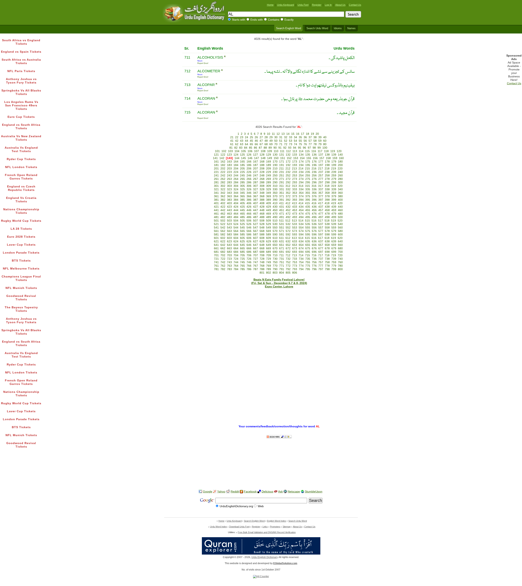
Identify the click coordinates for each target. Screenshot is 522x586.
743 (229, 262)
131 (281, 154)
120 (339, 151)
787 (255, 269)
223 (229, 172)
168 (262, 161)
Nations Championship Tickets (21, 211)
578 (327, 231)
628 (262, 241)
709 (268, 255)
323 (229, 189)
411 (281, 203)
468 (262, 213)
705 (242, 255)
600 (340, 234)
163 (229, 161)
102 (223, 151)
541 (216, 227)
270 (275, 178)
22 (236, 137)
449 (268, 210)
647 (255, 244)
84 (245, 147)
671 (281, 248)
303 (229, 185)
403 (229, 203)
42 (236, 140)
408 (262, 203)
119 (332, 151)
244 (235, 175)
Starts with (238, 19)
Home (270, 4)
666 (249, 248)
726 (249, 258)
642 (222, 244)
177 (320, 161)
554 (301, 227)
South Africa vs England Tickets (21, 42)
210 (275, 168)
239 (333, 172)
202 (222, 168)
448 (262, 210)
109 (269, 151)
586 (249, 234)
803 (275, 272)
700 (340, 251)
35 (300, 137)
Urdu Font (303, 4)
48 (266, 140)
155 (308, 158)
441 (216, 210)
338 (327, 189)
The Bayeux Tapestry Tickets (21, 309)
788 (262, 269)
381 (216, 199)
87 (260, 147)
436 (314, 206)
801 (262, 272)
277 (320, 178)
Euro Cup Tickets (21, 116)
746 (249, 262)
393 (294, 199)
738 (327, 258)
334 (301, 189)
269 (268, 178)
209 (268, 168)
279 (333, 178)
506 (249, 220)
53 (290, 140)
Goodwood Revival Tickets (21, 297)
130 (275, 154)
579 (333, 231)
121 (216, 154)
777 (320, 265)
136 (314, 154)
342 (222, 192)
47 (261, 140)
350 (275, 192)
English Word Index (276, 521)
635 (307, 241)
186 (249, 165)
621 (216, 241)
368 (262, 196)
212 (287, 168)
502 (222, 220)
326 (249, 189)
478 (327, 213)
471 (281, 213)
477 (320, 213)
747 (255, 262)
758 (327, 262)
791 (281, 269)
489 (268, 217)
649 (268, 244)
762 (222, 265)
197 (320, 165)
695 (307, 251)
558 (327, 227)
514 (301, 220)
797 (320, 269)
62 (236, 144)
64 (246, 144)
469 (268, 213)
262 (222, 178)
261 (216, 178)
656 (314, 244)
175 (307, 161)
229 (268, 172)
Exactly (289, 19)
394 (301, 199)
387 (255, 199)
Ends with (256, 19)
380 (340, 196)
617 (320, 238)
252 (288, 175)
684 (235, 251)
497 (320, 217)
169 (268, 161)
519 (333, 220)
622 (222, 241)
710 (275, 255)
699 (333, 251)
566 (249, 231)
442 (222, 210)
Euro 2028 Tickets (21, 236)
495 (307, 217)
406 (249, 203)
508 (262, 220)
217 (320, 168)
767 (255, 265)
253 (294, 175)
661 (216, 248)
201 (216, 168)
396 (314, 199)
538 (327, 224)
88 (265, 147)
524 (235, 224)
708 (262, 255)
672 (288, 248)
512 (287, 220)
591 (281, 234)
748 (262, 262)
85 (250, 147)
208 (262, 168)
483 (229, 217)
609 (268, 238)
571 (281, 231)
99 (319, 147)
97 (309, 147)
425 (242, 206)
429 (268, 206)
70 (276, 144)
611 (281, 238)
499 (333, 217)
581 (216, 234)
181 (216, 165)
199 (333, 165)
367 (255, 196)
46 (256, 140)
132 (288, 154)
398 (327, 199)
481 (216, 217)
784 (235, 269)
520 (340, 220)
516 (314, 220)
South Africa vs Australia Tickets (21, 61)
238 (327, 172)
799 (333, 269)
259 (333, 175)
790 (275, 269)
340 (340, 189)
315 (307, 185)
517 (320, 220)
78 (315, 144)
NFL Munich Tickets (21, 288)
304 (235, 185)
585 (242, 234)
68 (266, 144)
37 (310, 137)
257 (320, 175)
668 (262, 248)
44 (246, 140)
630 (275, 241)
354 (301, 192)
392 (288, 199)
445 (242, 210)
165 (242, 161)
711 (281, 255)
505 (242, 220)
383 (229, 199)
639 (333, 241)
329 (268, 189)
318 (327, 185)
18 (307, 133)
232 (288, 172)
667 (255, 248)
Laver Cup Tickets (21, 244)
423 (229, 206)
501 (216, 220)
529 (268, 224)
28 (266, 137)
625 (242, 241)
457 (320, 210)
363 (229, 196)
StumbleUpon (313, 491)
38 (315, 137)
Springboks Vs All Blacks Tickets (21, 92)
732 (288, 258)
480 (340, 213)
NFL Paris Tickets (21, 71)
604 (235, 238)
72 (285, 144)
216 (314, 168)
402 (222, 203)
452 (288, 210)
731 (281, 258)
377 (320, 196)
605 (242, 238)
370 (275, 196)
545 (242, 227)
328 (262, 189)
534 (301, 224)
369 (268, 196)
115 (307, 151)
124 (235, 154)
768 (262, 265)
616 (314, 238)
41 (231, 140)
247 (255, 175)
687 (255, 251)
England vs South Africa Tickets (21, 126)
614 (301, 238)
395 (307, 199)
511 (281, 220)
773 (294, 265)
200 (340, 165)
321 (216, 189)
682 (222, 251)
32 (285, 137)
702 (222, 255)
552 (288, 227)
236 (314, 172)
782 (222, 269)
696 (314, 251)
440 (340, 206)
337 (320, 189)
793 (294, 269)
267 (255, 178)
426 (249, 206)
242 (222, 175)
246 (249, 175)
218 (327, 168)
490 (275, 217)
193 (294, 165)
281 (216, 182)
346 (249, 192)
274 (301, 178)
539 (333, 224)
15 (292, 133)
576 (314, 231)
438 (327, 206)
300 (340, 182)
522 (222, 224)
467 (255, 213)
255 (307, 175)
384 (235, 199)
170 (275, 161)
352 (288, 192)
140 (340, 154)
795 (307, 269)
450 (275, 210)
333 (294, 189)
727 (255, 258)
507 (255, 220)
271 (281, 178)
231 (281, 172)
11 (273, 133)
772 (288, 265)
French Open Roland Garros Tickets (21, 177)
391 (281, 199)
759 (333, 262)
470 (275, 213)
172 (288, 161)
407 (255, 203)
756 (314, 262)
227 (255, 172)
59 (320, 140)
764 (235, 265)
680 (340, 248)
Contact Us (355, 4)
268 (262, 178)
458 (327, 210)
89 (270, 147)
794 (301, 269)
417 (320, 203)
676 (314, 248)
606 (249, 238)
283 (229, 182)
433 (294, 206)
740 (340, 258)
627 (255, 241)
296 (314, 182)
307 (255, 185)
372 (288, 196)
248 (262, 175)
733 (294, 258)
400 (340, 199)
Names (351, 28)
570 (275, 231)
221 (216, 172)
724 (235, 258)
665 (242, 248)
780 (340, 265)
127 (255, 154)
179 (333, 161)
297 (320, 182)
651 (281, 244)
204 (235, 168)
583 (229, 234)
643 (229, 244)
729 (268, 258)
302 (222, 185)
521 (216, 224)
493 (294, 217)
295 (307, 182)
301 (216, 185)
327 (255, 189)
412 (287, 203)
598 (327, 234)
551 (281, 227)
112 (288, 151)
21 (231, 137)
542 (222, 227)
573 (294, 231)
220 (340, 168)
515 (307, 220)
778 (327, 265)
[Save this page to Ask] (275, 491)
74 (295, 144)
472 (288, 213)
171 (281, 161)
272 (288, 178)
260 (340, 175)
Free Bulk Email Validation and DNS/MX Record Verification (267, 532)
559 (333, 227)
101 (217, 151)
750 (275, 262)
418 (327, 203)
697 (320, 251)
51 (280, 140)
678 (327, 248)
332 (288, 189)
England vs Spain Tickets (21, 51)
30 (276, 137)
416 (314, 203)
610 (275, 238)
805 (288, 272)
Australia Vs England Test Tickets (21, 149)
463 (229, 213)
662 (222, 248)
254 (301, 175)
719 (333, 255)
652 (288, 244)
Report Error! (202, 63)
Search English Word (288, 28)
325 (242, 189)
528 (262, 224)
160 (341, 158)
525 (242, 224)
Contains (273, 19)
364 (235, 196)
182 (222, 165)
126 (249, 154)
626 (249, 241)
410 (275, 203)
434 (301, 206)
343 (229, 192)
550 (275, 227)
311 (281, 185)
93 (289, 147)
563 (229, 231)
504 (235, 220)
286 (249, 182)
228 (262, 172)
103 (230, 151)
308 (262, 185)
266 (249, 178)
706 (249, 255)
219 (333, 168)
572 (288, 231)
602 (222, 238)
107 (256, 151)
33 (290, 137)
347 (255, 192)
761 (216, 265)
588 (262, 234)
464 (235, 213)
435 (307, 206)
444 (235, 210)
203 (229, 168)
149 (269, 158)
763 (229, 265)
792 (288, 269)
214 (301, 168)
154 (302, 158)
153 (295, 158)
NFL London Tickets (21, 167)
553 (294, 227)
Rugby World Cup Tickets (21, 220)
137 (320, 154)
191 (281, 165)
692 (288, 251)
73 (290, 144)
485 (242, 217)
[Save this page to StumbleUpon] (302, 491)
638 (327, 241)
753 (294, 262)
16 (297, 133)
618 (327, 238)
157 (321, 158)
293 (294, 182)
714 (301, 255)
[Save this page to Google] (200, 491)
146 (250, 158)
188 (262, 165)
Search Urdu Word (317, 28)
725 (242, 258)
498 (327, 217)
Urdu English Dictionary (264, 557)
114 (301, 151)
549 (268, 227)
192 (288, 165)
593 (294, 234)
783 (229, 269)
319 (333, 185)
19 (312, 133)
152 (289, 158)
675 (307, 248)
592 (288, 234)
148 (263, 158)
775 (307, 265)
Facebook (250, 491)
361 (216, 196)
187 (255, 165)
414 (301, 203)
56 (305, 140)
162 (222, 161)
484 (235, 217)
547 (255, 227)
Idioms (338, 28)
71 (280, 144)
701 (216, 255)
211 (281, 168)
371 (281, 196)
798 (327, 269)
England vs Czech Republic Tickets (21, 188)
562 (222, 231)
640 (340, 241)
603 (229, 238)
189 (268, 165)
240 (340, 172)
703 (229, 255)
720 (340, 255)
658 (327, 244)
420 (340, 203)
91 (280, 147)
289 (268, 182)
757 (320, 262)
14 (288, 133)
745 (242, 262)
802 (268, 272)
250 (275, 175)
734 (301, 258)
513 (294, 220)
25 (251, 137)
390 (275, 199)
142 (221, 158)
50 (276, 140)
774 (301, 265)
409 (268, 203)
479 (333, 213)
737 (320, 258)
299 (333, 182)
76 (305, 144)
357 (320, 192)
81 (231, 147)
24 (246, 137)
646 (249, 244)
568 (262, 231)
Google (207, 491)
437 (320, 206)
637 (320, 241)
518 (327, 220)
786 (249, 269)
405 (242, 203)
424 (235, 206)
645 (242, 244)
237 (320, 172)
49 (271, 140)
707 (255, 255)
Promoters (275, 526)
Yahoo (221, 491)
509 (268, 220)
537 (320, 224)
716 (314, 255)
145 (243, 158)
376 (314, 196)
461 (216, 213)
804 (281, 272)
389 (268, 199)
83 (240, 147)
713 (294, 255)
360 (340, 192)
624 (235, 241)
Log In (328, 4)
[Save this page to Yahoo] (214, 491)
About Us (340, 4)
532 (288, 224)
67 (261, 144)
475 (307, 213)
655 (307, 244)
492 (288, 217)
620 (340, 238)
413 (294, 203)
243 (229, 175)
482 (222, 217)
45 (251, 140)
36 (305, 137)
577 (320, 231)
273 (294, 178)
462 (222, 213)
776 (314, 265)
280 (340, 178)
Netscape (294, 491)
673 (294, 248)
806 (294, 272)
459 (333, 210)
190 (275, 165)
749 (268, 262)
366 (249, 196)
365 (242, 196)
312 (287, 185)
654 (301, 244)
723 (229, 258)
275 (307, 178)
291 (281, 182)
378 (327, 196)
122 (222, 154)
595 (307, 234)
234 (301, 172)
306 (249, 185)
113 (294, 151)
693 (294, 251)
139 (333, 154)
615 (307, 238)
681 (216, 251)
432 (288, 206)
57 (310, 140)
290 (275, 182)
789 (268, 269)
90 (275, 147)
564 (235, 231)
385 (242, 199)
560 (340, 227)
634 (301, 241)
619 (333, 238)
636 (314, 241)
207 (255, 168)
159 (334, 158)
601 (216, 238)
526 (249, 224)
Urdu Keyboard (285, 4)
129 (268, 154)
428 (262, 206)
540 (340, 224)
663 (229, 248)
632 (288, 241)
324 (235, 189)
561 (216, 231)
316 (314, 185)
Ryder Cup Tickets (21, 159)
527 (255, 224)
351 (281, 192)
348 (262, 192)
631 (281, 241)
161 (216, 161)
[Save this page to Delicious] (259, 491)
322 (222, 189)
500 (340, 217)
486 (249, 217)
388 (262, 199)
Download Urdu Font (239, 526)
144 (236, 158)
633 (294, 241)
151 (282, 158)
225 (242, 172)
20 (317, 133)
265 (242, 178)
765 (242, 265)
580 (340, 231)
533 (294, 224)
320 (340, 185)
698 (327, 251)
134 (301, 154)
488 (262, 217)
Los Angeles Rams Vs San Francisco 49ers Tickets (21, 105)
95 (299, 147)
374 (301, 196)
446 (249, 210)
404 (235, 203)
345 (242, 192)
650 (275, 244)
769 (268, 265)
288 (262, 182)
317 (320, 185)
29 (271, 137)
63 (241, 144)
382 (222, 199)
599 (333, 234)
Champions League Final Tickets (21, 278)
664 (235, 248)
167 (255, 161)
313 (294, 185)
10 (268, 133)
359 (333, 192)
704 (235, 255)
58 (315, 140)
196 (314, 165)
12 (278, 133)
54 (295, 140)
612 (287, 238)
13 (283, 133)
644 (235, 244)
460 (340, 210)
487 (255, 217)
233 (294, 172)
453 (294, 210)
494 (301, 217)
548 (262, 227)
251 (281, 175)
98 (314, 147)
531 (281, 224)
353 (294, 192)
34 (295, 137)
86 (255, 147)
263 (229, 178)
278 (327, 178)
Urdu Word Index (218, 526)
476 (314, 213)
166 (249, 161)
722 (222, 258)
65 (251, 144)
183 (229, 165)
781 (216, 269)
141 (215, 158)
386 (249, 199)
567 (255, 231)
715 (307, 255)
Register (316, 4)
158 (328, 158)
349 (268, 192)
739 (333, 258)
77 (310, 144)
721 (216, 258)
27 (261, 137)
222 (222, 172)
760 (340, 262)
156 (315, 158)
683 (229, 251)
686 (249, 251)
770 (275, 265)
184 (235, 165)
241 (216, 175)
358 (327, 192)
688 (262, 251)
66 (256, 144)
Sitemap (287, 526)
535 (307, 224)
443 (229, 210)
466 (249, 213)
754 (301, 262)
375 (307, 196)
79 (320, 144)
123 (229, 154)
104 (236, 151)
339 (333, 189)
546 (249, 227)
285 (242, 182)
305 (242, 185)
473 (294, 213)
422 (222, 206)
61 (231, 144)
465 (242, 213)
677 (320, 248)
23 (241, 137)
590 (275, 234)
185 (242, 165)
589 (268, 234)
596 (314, 234)
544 (235, 227)
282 (222, 182)
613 (294, 238)
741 (216, 262)
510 (275, 220)
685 (242, 251)
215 (307, 168)
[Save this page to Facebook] (241, 491)
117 (320, 151)
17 (302, 133)
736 (314, 258)
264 (235, 178)
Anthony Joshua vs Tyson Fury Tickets (21, 81)
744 (235, 262)
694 (301, 251)
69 (271, 144)
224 (235, 172)
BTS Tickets (21, 260)
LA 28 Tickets (21, 228)
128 (262, 154)
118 (326, 151)
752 (288, 262)
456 (314, 210)
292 (288, 182)
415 (307, 203)
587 (255, 234)
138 (327, 154)
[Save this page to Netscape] (285, 491)
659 (333, 244)
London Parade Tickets (21, 252)
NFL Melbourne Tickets (21, 268)
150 (276, 158)
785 (242, 269)
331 (281, 189)
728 (262, 258)
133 (294, 154)
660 (340, 244)
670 (275, 248)
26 (256, 137)
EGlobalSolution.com (285, 563)
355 (307, 192)
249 (268, 175)
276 (314, 178)
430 (275, 206)
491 (281, 217)
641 (216, 244)
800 (340, 269)
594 (301, 234)
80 (324, 144)
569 (268, 231)
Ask (280, 491)
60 (324, 140)
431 (281, 206)
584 (235, 234)
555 (307, 227)
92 (284, 147)
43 (241, 140)
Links (265, 526)
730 (275, 258)
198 (327, 165)
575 (307, 231)
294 (301, 182)
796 (314, 269)
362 (222, 196)
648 (262, 244)
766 (249, 265)
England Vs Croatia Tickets (21, 199)
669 (268, 248)
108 (263, 151)
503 (229, 220)
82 (236, 147)
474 (301, 213)
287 (255, 182)
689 (268, 251)
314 (301, 185)
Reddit (235, 491)
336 (314, 189)
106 (250, 151)
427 (255, 206)
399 (333, 199)
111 (282, 151)
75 (300, 144)
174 (301, 161)
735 (307, 258)
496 (314, 217)
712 (287, 255)
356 (314, 192)
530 (275, 224)
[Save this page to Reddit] (228, 491)
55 (300, 140)
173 (294, 161)
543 (229, 227)
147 (256, 158)
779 (333, 265)
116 (313, 151)
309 (268, 185)
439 (333, 206)
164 (235, 161)
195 (307, 165)
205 (242, 168)
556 (314, 227)
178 (327, 161)
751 (281, 262)
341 (216, 192)
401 (216, 203)
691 (281, 251)
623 (229, 241)
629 (268, 241)
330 (275, 189)
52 (285, 140)
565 (242, 231)
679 (333, 248)
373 (294, 196)
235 (307, 172)
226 (249, 172)
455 (307, 210)
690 (275, 251)
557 (320, 227)
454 (301, 210)
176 (314, 161)
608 (262, 238)
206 (249, 168)
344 (235, 192)
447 (255, 210)
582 (222, 234)
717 (320, 255)
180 (340, 161)
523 (229, 224)
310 (275, 185)
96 (304, 147)
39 (320, 137)
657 (320, 244)
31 (280, 137)
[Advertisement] (261, 473)
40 (324, 137)
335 (307, 189)
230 (275, 172)
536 (314, 224)
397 (320, 199)
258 (327, 175)
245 (242, 175)
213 (294, 168)
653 (294, 244)
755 (307, 262)
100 (324, 147)
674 (301, 248)
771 (281, 265)
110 (276, 151)
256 (314, 175)
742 (222, 262)
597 (320, 234)
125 (242, 154)
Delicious (267, 491)
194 (301, 165)
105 (243, 151)
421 (216, 206)
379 (333, 196)
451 (281, 210)
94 (294, 147)
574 (301, 231)
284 (235, 182)
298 (327, 182)
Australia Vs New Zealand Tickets (21, 138)
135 (307, 154)
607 (255, 238)
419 (333, 203)
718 (327, 255)
